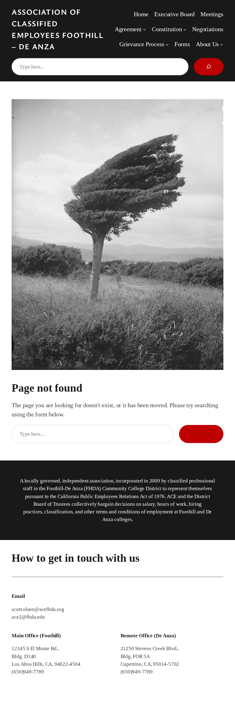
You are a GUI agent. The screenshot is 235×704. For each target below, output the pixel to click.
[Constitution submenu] (184, 29)
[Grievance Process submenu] (167, 44)
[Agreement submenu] (144, 29)
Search (201, 434)
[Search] (208, 66)
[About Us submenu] (221, 44)
